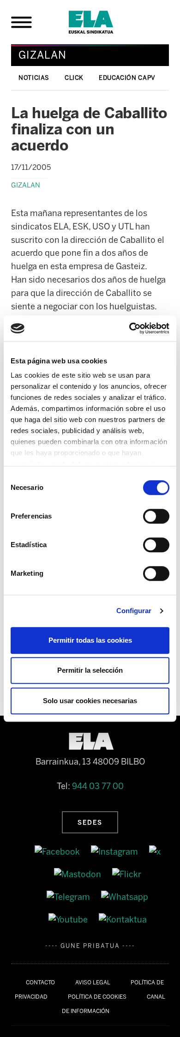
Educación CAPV (127, 77)
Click (74, 77)
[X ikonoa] (154, 852)
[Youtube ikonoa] (69, 919)
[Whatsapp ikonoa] (124, 897)
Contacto (40, 982)
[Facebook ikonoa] (58, 852)
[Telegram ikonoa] (69, 897)
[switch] (156, 516)
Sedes (90, 822)
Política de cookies (97, 997)
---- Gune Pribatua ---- (90, 945)
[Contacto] (122, 919)
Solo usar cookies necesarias (90, 701)
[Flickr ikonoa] (127, 874)
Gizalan (25, 185)
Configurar (134, 611)
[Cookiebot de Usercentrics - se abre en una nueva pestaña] (129, 328)
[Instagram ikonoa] (115, 852)
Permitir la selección (90, 670)
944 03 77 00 (98, 786)
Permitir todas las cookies (90, 640)
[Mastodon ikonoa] (78, 874)
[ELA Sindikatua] (102, 22)
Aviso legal (92, 982)
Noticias (33, 77)
